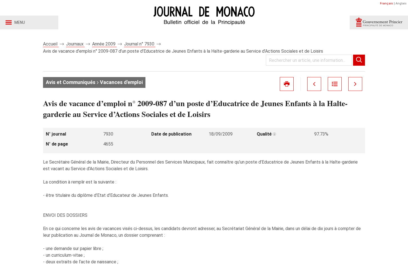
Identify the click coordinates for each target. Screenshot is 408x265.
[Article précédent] (314, 84)
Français (386, 3)
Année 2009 (104, 44)
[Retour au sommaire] (335, 84)
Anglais (401, 3)
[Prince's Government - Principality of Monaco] (379, 22)
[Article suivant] (355, 84)
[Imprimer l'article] (287, 84)
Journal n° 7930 (139, 44)
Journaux (75, 44)
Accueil (51, 44)
